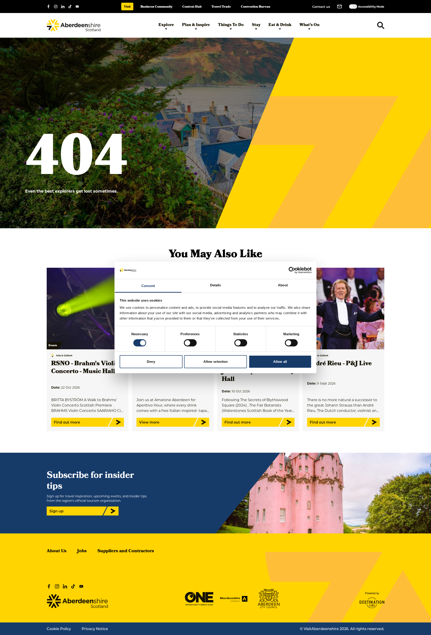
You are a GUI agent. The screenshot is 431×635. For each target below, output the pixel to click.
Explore (166, 25)
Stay (256, 25)
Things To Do (231, 25)
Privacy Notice (95, 628)
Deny (151, 361)
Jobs (82, 551)
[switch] (190, 342)
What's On (309, 25)
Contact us (321, 6)
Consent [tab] (148, 286)
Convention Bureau (255, 7)
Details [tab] (215, 285)
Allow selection (215, 361)
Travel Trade (221, 7)
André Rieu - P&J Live (339, 364)
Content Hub (192, 7)
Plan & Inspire (196, 25)
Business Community (156, 7)
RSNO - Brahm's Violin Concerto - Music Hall (85, 368)
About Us (56, 551)
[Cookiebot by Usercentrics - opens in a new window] (292, 270)
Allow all (280, 361)
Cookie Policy (59, 628)
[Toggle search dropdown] (380, 25)
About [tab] (283, 285)
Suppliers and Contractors (125, 551)
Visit (127, 7)
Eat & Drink (279, 25)
